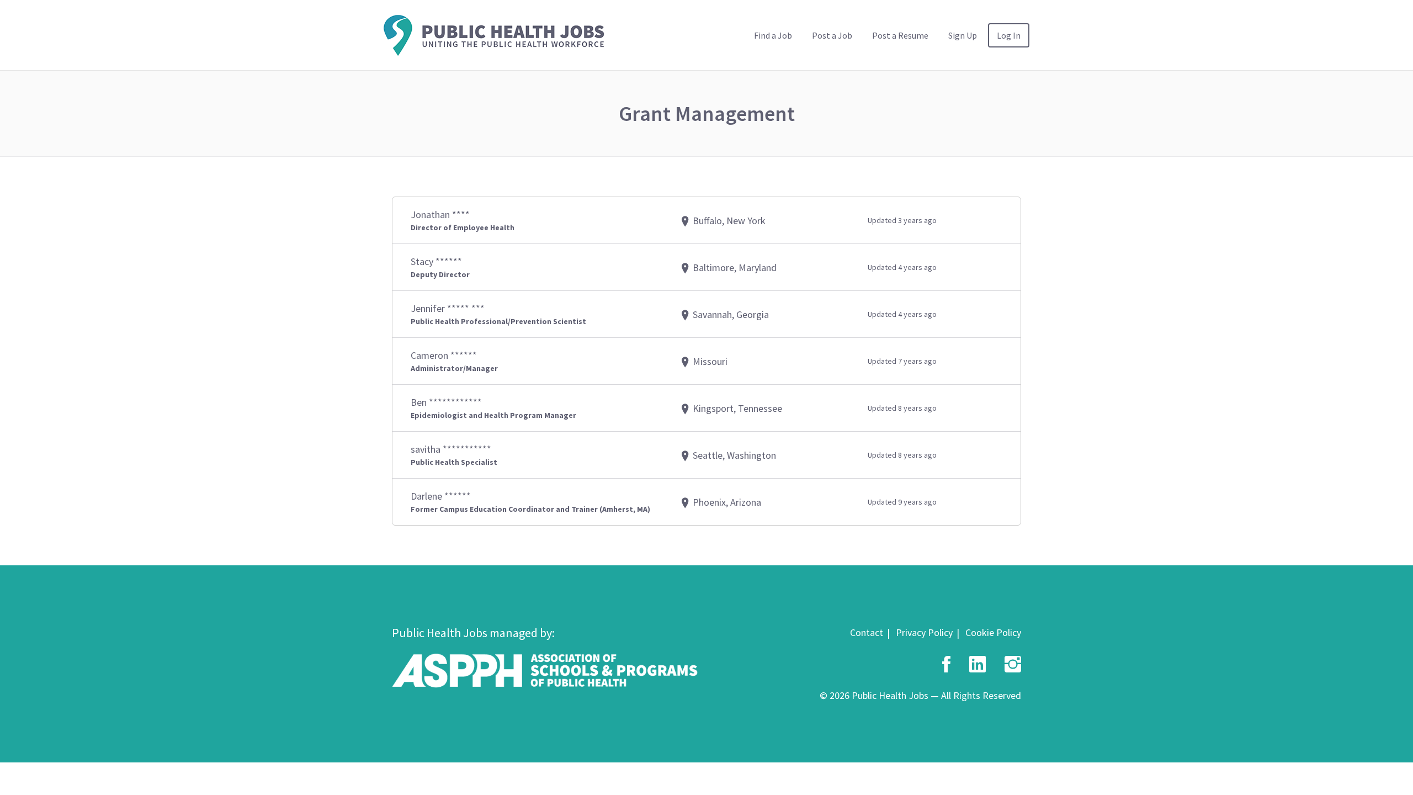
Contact (866, 632)
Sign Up (962, 35)
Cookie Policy (993, 632)
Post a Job (832, 35)
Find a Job (773, 35)
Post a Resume (900, 35)
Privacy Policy (924, 632)
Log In (1009, 35)
